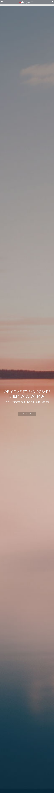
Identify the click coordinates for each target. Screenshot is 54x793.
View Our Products (27, 413)
